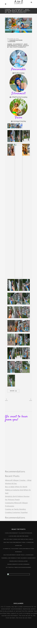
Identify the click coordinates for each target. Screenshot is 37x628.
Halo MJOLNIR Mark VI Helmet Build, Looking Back (18, 554)
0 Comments (11, 41)
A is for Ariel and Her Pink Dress (18, 536)
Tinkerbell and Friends (15, 40)
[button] (11, 126)
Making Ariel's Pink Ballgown (19, 561)
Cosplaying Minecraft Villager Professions (18, 533)
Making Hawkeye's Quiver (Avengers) (18, 564)
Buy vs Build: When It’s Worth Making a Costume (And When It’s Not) (18, 490)
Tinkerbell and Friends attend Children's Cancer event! (18, 558)
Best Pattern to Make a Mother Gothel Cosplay (18, 539)
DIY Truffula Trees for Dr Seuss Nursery (18, 567)
